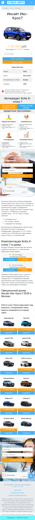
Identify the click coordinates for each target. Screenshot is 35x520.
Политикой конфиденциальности (15, 183)
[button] (10, 255)
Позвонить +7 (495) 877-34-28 (17, 518)
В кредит (25, 259)
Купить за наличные (17, 59)
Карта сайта (17, 490)
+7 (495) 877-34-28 (17, 486)
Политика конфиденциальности (17, 495)
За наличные (10, 259)
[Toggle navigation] (31, 2)
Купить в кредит (17, 62)
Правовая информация (17, 492)
